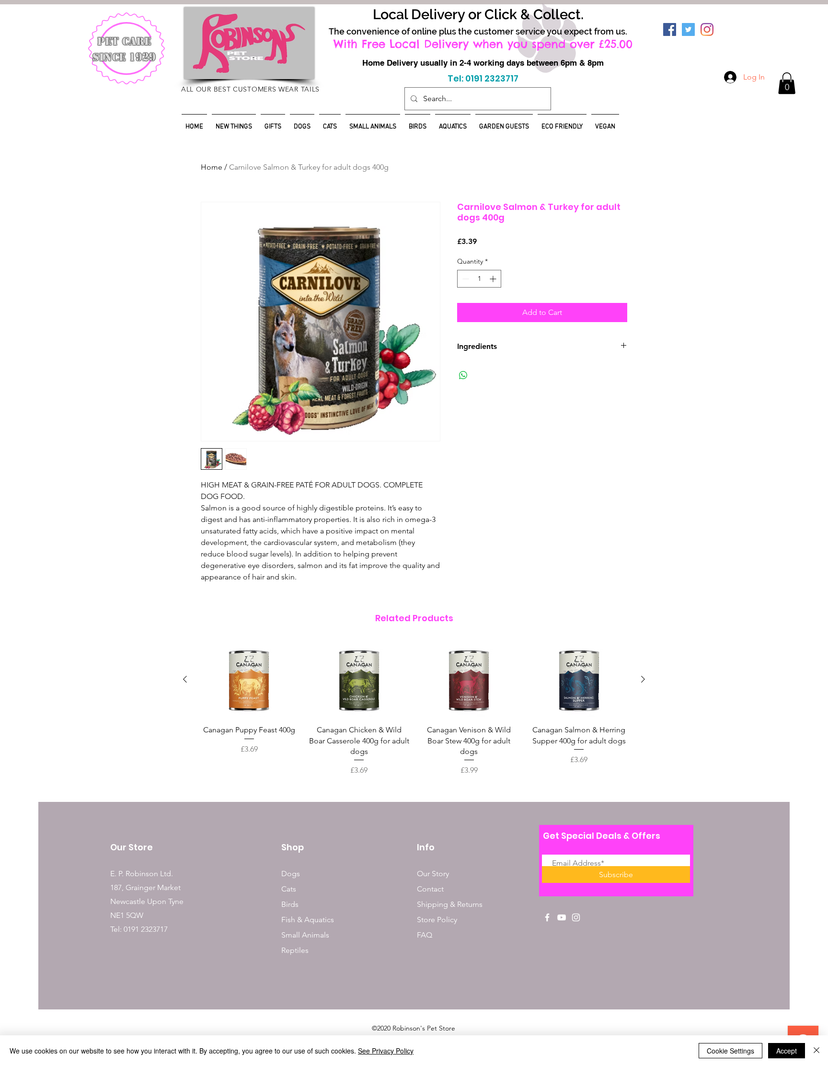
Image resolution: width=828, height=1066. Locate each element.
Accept (786, 1050)
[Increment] (494, 278)
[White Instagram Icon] (576, 917)
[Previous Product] (185, 679)
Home (211, 167)
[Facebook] (669, 29)
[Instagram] (707, 29)
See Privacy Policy (386, 1050)
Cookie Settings (730, 1050)
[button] (787, 83)
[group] (414, 708)
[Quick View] (249, 679)
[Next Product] (643, 679)
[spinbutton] (479, 278)
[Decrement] (465, 278)
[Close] (816, 1050)
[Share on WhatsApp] (463, 375)
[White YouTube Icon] (561, 917)
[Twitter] (688, 29)
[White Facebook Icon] (547, 917)
